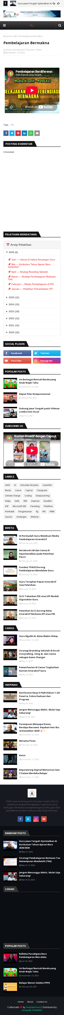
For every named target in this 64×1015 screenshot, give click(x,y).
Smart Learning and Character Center (24, 49)
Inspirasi (35, 500)
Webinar (35, 516)
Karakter (48, 500)
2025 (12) (14, 297)
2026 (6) (13, 252)
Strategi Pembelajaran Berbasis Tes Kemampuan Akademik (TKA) (39, 859)
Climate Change (12, 495)
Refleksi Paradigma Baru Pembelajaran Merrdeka (33, 955)
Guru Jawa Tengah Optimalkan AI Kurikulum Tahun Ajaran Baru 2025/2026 (38, 844)
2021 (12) (14, 325)
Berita (8, 490)
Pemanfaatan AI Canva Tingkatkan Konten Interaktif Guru (39, 669)
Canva (18, 490)
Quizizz (8, 516)
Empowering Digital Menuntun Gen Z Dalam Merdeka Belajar (39, 771)
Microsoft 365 (19, 506)
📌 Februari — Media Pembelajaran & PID (31, 284)
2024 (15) (14, 304)
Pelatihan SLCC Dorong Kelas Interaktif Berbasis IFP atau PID (37, 612)
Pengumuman (25, 511)
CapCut (29, 490)
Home (21, 1001)
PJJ (37, 511)
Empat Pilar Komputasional (34, 393)
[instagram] (47, 361)
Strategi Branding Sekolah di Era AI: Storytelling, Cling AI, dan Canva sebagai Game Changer (39, 654)
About (30, 1001)
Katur (22, 755)
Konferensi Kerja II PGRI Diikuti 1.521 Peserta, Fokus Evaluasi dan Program (39, 696)
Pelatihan (48, 506)
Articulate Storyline (29, 485)
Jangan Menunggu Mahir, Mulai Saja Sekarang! (39, 711)
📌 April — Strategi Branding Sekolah (28, 271)
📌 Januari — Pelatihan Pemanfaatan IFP (30, 289)
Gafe (17, 500)
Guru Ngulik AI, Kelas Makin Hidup (38, 636)
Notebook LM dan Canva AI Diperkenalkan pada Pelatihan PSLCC (36, 553)
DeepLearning (42, 495)
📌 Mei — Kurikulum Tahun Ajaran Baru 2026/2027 (29, 265)
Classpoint (42, 490)
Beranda (7, 36)
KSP (7, 506)
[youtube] (17, 361)
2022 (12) (14, 318)
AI (15, 485)
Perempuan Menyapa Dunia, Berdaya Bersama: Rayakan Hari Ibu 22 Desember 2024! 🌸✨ (39, 727)
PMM (52, 511)
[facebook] (17, 353)
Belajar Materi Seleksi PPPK (34, 982)
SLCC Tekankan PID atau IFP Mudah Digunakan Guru (39, 598)
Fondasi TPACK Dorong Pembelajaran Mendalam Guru (36, 569)
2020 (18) (14, 332)
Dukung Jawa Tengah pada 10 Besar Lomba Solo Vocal (39, 410)
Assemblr (47, 485)
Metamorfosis (27, 740)
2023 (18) (14, 311)
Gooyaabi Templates (32, 1010)
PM (43, 511)
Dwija (7, 500)
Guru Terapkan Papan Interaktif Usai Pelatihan (37, 583)
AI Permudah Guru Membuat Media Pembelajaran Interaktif (39, 537)
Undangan (21, 516)
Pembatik (9, 511)
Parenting (35, 506)
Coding (28, 495)
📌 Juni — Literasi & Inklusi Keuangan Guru (31, 259)
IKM (15, 36)
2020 (7, 485)
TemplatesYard (33, 1007)
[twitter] (47, 353)
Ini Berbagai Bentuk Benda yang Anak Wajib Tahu (37, 381)
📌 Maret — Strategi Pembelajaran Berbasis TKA (32, 278)
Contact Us (42, 1001)
